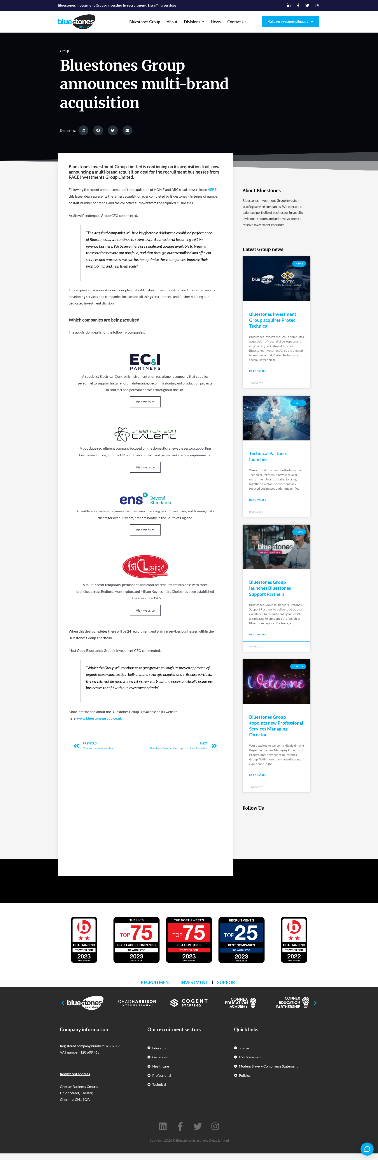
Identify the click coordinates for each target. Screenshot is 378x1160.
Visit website (145, 402)
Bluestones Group (144, 21)
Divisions (192, 21)
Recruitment (156, 982)
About (172, 21)
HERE (212, 189)
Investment (194, 982)
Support (227, 982)
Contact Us (236, 21)
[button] (83, 130)
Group (64, 51)
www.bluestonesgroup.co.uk (99, 718)
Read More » (257, 371)
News (216, 21)
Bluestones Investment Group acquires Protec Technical (272, 320)
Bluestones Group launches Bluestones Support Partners (270, 588)
